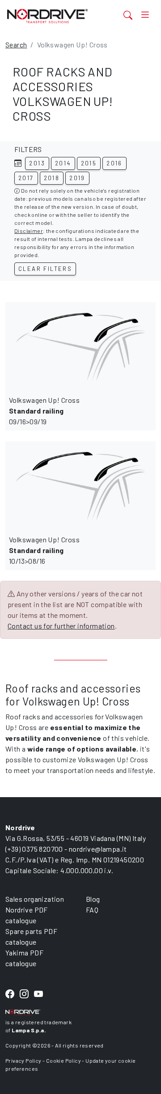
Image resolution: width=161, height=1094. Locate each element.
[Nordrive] (55, 16)
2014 (63, 163)
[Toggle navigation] (145, 15)
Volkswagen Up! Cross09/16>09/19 (44, 411)
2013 (37, 163)
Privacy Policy (23, 1060)
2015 (89, 163)
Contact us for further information (61, 625)
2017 (26, 178)
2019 (77, 178)
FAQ (92, 909)
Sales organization (34, 899)
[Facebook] (9, 994)
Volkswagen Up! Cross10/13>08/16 (44, 550)
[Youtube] (38, 994)
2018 (52, 178)
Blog (93, 899)
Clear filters (45, 268)
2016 (114, 163)
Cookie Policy (63, 1060)
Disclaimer (28, 231)
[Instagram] (24, 994)
